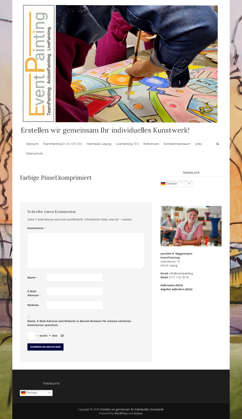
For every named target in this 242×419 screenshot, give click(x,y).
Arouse (138, 413)
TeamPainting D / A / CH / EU (62, 144)
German (171, 183)
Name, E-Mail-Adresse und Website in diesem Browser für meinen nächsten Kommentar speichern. (79, 323)
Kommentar (36, 228)
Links (198, 144)
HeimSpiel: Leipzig (99, 144)
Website (33, 305)
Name (32, 277)
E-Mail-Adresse (34, 293)
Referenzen (151, 144)
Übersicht (32, 144)
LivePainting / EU (127, 144)
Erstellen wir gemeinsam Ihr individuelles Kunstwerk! (105, 130)
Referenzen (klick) (172, 285)
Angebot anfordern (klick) (176, 289)
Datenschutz (34, 153)
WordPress (121, 413)
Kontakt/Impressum (177, 144)
